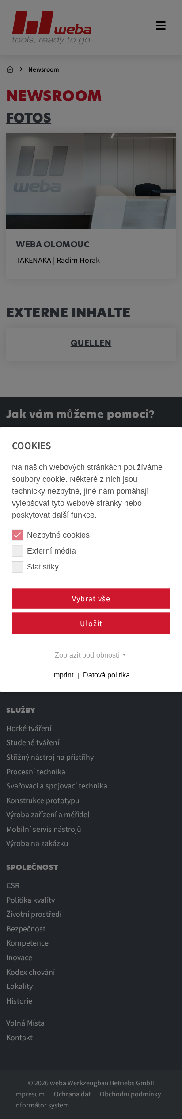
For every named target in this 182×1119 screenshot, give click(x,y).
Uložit (91, 623)
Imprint (62, 675)
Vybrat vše (91, 598)
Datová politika (106, 675)
